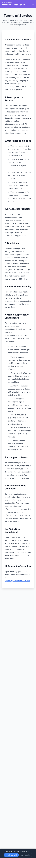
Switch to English (11, 855)
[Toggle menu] (33, 4)
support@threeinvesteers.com (17, 581)
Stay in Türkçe (25, 855)
